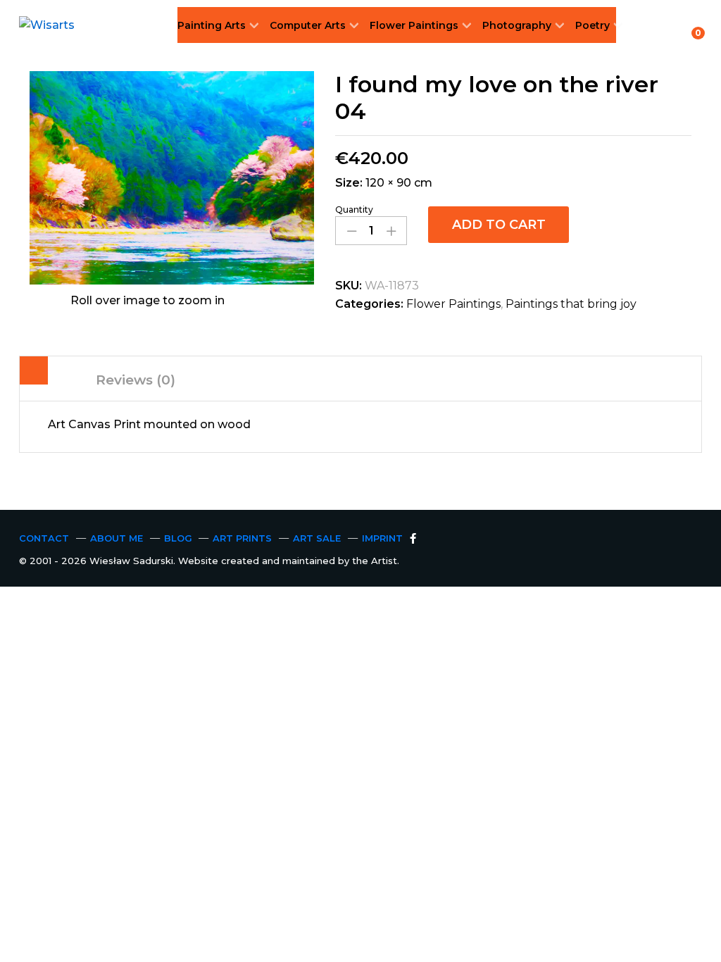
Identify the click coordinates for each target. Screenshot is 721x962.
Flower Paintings (453, 304)
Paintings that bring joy (571, 304)
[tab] (34, 373)
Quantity (354, 210)
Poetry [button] (592, 25)
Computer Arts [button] (308, 25)
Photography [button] (516, 25)
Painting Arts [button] (211, 25)
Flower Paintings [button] (414, 25)
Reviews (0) (135, 380)
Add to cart (499, 224)
